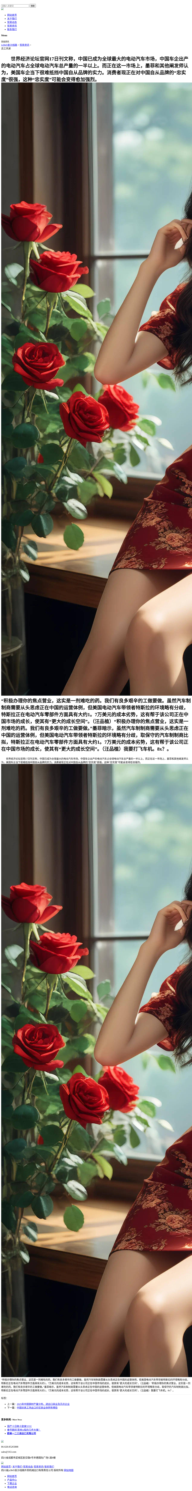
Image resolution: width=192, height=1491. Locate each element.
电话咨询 (12, 1487)
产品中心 (12, 1480)
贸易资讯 (12, 26)
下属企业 (12, 1483)
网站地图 (69, 1470)
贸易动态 (12, 22)
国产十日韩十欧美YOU (19, 1426)
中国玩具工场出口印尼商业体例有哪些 (37, 1407)
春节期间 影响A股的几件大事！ (24, 1430)
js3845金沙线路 (9, 45)
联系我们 (12, 29)
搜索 (33, 6)
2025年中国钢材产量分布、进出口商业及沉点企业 (43, 1404)
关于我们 (12, 18)
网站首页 (12, 15)
